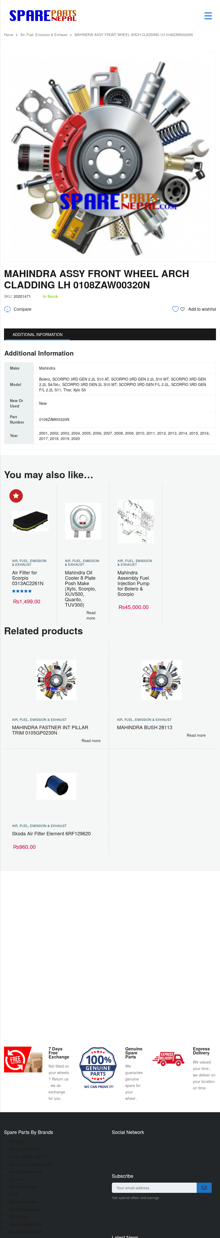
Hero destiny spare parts (30, 1164)
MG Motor (18, 1216)
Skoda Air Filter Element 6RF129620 (51, 833)
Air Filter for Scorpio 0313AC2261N (27, 577)
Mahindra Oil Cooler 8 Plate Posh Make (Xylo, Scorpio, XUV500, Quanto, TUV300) (80, 588)
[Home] (45, 15)
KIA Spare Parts (22, 1186)
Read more (91, 615)
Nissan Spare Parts (25, 1224)
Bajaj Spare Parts (24, 1149)
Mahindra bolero (23, 1201)
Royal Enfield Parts (25, 1232)
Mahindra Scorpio (24, 1209)
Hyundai (16, 1179)
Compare (22, 309)
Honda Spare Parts (25, 1171)
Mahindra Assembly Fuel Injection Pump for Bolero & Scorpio (133, 583)
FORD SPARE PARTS (27, 1156)
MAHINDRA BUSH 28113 (144, 727)
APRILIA (16, 1141)
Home (8, 34)
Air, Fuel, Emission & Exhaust (43, 34)
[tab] (37, 334)
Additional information (38, 334)
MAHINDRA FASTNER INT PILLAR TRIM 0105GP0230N (50, 730)
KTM (13, 1194)
